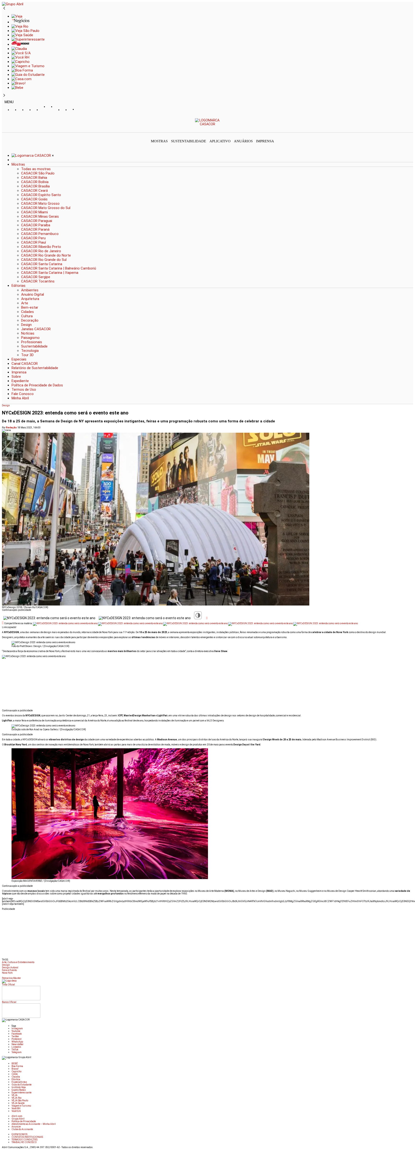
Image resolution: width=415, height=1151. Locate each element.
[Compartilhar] (207, 618)
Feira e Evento (9, 970)
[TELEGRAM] (80, 110)
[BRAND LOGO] (32, 155)
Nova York (7, 972)
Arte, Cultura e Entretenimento (18, 962)
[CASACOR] (207, 124)
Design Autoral (10, 967)
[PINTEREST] (44, 110)
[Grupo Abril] (12, 4)
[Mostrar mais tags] (3, 976)
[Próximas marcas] (4, 95)
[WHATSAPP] (51, 111)
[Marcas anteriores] (4, 8)
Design (6, 405)
